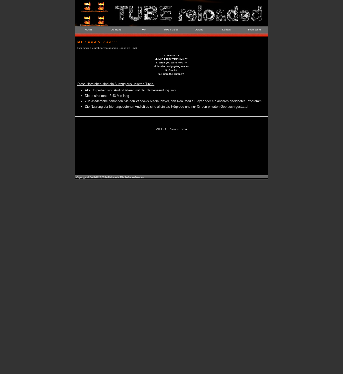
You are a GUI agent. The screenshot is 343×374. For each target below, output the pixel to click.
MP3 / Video (171, 29)
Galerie (199, 29)
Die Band (116, 29)
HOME (88, 29)
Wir (144, 29)
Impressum (254, 29)
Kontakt (226, 29)
